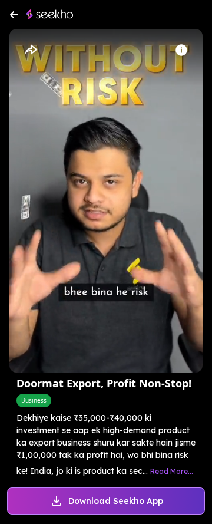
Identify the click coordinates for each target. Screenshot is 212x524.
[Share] (30, 50)
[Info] (181, 50)
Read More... (171, 471)
